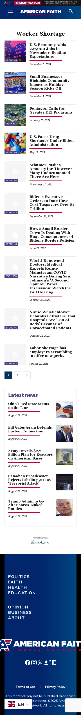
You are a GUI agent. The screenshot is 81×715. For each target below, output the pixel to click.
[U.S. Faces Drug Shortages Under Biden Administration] (15, 143)
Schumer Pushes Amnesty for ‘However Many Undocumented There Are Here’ (50, 171)
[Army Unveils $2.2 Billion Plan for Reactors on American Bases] (64, 457)
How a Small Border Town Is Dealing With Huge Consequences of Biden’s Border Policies (51, 234)
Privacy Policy (55, 687)
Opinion (18, 607)
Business (11, 212)
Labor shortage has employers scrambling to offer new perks (50, 352)
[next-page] (27, 375)
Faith (15, 581)
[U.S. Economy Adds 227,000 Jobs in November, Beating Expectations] (15, 51)
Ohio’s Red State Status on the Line (28, 406)
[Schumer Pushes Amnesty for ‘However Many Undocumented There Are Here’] (15, 171)
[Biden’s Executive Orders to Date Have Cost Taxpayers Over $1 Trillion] (15, 203)
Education (22, 592)
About (16, 617)
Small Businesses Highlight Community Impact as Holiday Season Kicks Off (49, 82)
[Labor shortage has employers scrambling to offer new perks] (15, 354)
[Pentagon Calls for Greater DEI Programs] (15, 115)
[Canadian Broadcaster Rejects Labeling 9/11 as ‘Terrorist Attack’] (64, 482)
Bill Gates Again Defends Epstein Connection (30, 429)
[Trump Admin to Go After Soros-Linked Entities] (64, 507)
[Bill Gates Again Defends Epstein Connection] (64, 433)
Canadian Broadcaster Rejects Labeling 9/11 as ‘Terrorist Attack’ (29, 480)
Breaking (11, 60)
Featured (11, 276)
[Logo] (40, 13)
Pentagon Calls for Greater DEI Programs (51, 110)
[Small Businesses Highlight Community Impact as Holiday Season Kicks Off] (15, 83)
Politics (10, 124)
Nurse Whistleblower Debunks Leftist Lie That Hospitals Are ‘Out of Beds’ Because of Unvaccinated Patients (52, 320)
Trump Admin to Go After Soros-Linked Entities (26, 505)
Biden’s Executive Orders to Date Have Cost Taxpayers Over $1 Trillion (51, 203)
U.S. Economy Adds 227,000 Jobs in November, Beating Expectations (47, 51)
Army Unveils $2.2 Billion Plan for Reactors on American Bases (30, 455)
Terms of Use (26, 687)
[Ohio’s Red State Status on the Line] (64, 410)
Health (17, 587)
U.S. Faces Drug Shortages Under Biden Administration (51, 141)
